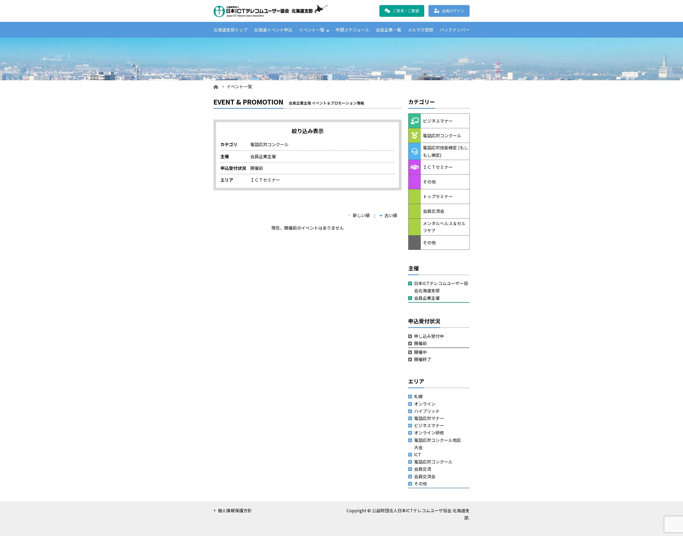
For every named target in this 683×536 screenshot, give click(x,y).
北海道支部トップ (230, 29)
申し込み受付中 (429, 336)
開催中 (420, 352)
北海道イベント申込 (273, 29)
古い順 (390, 215)
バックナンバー (455, 29)
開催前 (420, 343)
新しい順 (361, 215)
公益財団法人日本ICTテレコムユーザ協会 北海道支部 (270, 11)
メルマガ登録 (420, 29)
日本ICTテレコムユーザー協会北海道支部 (441, 287)
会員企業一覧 (388, 29)
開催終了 (422, 359)
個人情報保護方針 (235, 510)
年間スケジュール (353, 29)
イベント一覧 (311, 29)
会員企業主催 (427, 298)
